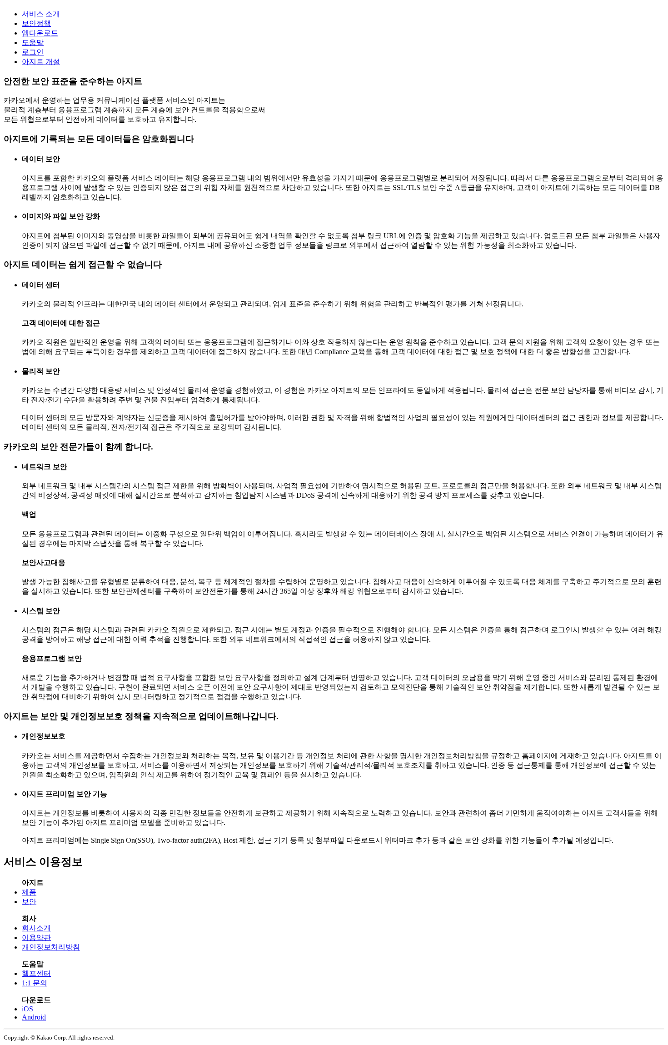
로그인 (33, 52)
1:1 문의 (34, 983)
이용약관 (36, 937)
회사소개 (36, 928)
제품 (29, 892)
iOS (27, 1009)
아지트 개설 (41, 61)
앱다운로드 (40, 33)
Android (34, 1017)
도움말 (33, 42)
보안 (29, 901)
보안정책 (36, 23)
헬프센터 (36, 973)
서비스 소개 (41, 14)
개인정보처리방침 (51, 947)
